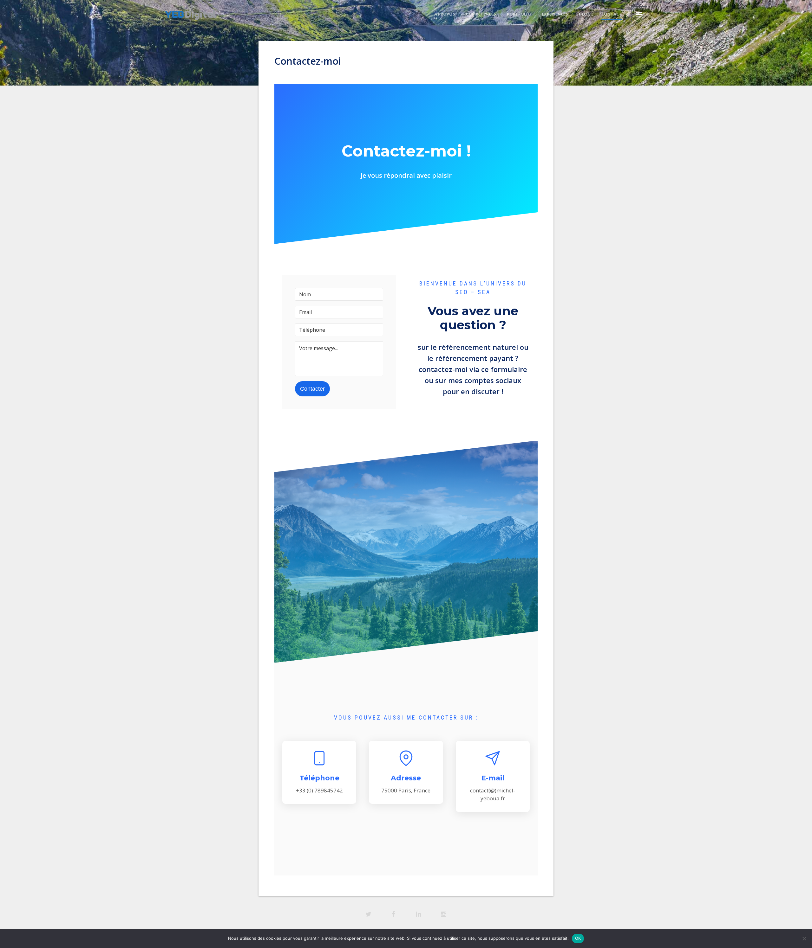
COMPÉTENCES (481, 14)
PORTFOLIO (519, 14)
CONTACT (611, 14)
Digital (190, 14)
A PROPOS (444, 14)
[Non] (804, 938)
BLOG (585, 14)
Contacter (312, 389)
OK (578, 938)
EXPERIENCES (555, 14)
